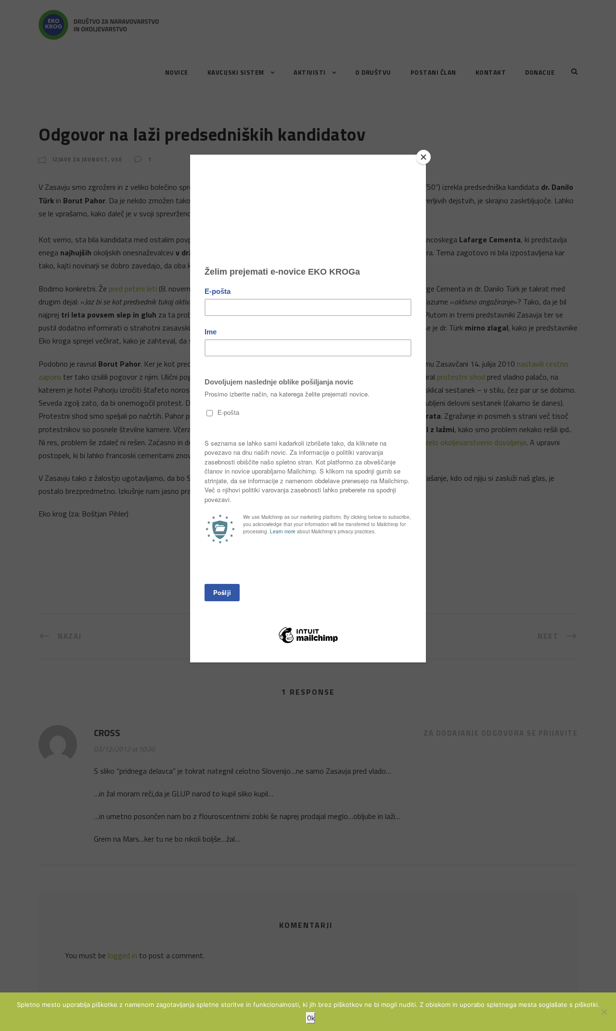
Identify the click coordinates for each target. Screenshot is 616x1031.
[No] (604, 1012)
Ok (310, 1018)
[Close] (423, 157)
